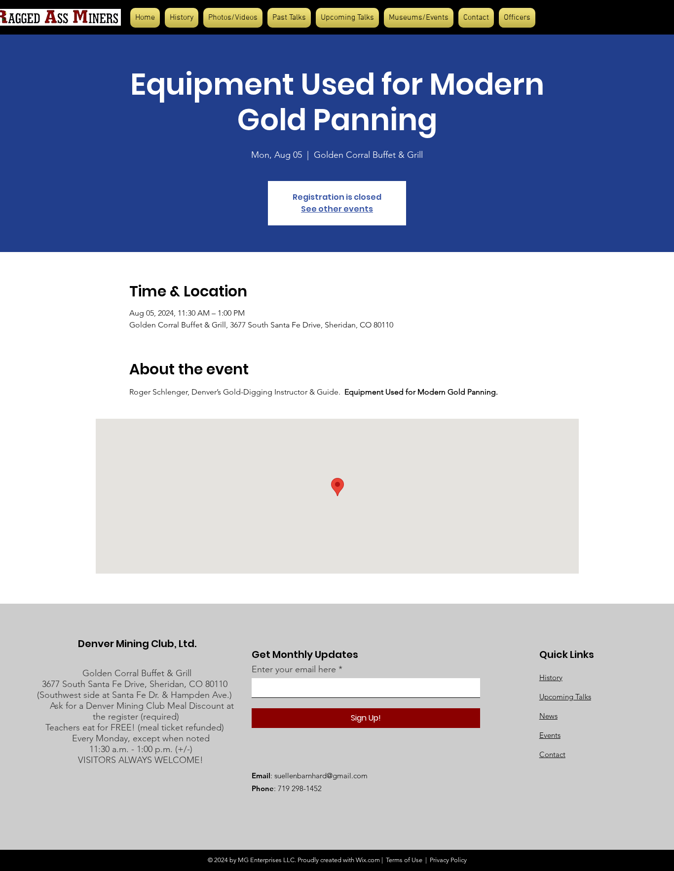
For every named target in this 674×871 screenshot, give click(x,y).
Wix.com (368, 860)
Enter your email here (294, 669)
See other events (337, 209)
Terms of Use (404, 860)
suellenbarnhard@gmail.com (321, 775)
